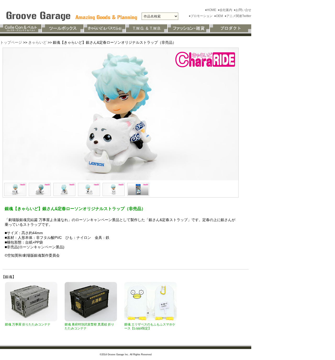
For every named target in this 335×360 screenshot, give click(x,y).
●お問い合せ (242, 10)
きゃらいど (37, 42)
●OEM (219, 16)
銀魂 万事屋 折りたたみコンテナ (28, 324)
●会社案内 (225, 10)
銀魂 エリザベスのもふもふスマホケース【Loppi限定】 (149, 326)
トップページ (11, 42)
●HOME (211, 10)
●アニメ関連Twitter (238, 16)
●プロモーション (201, 16)
